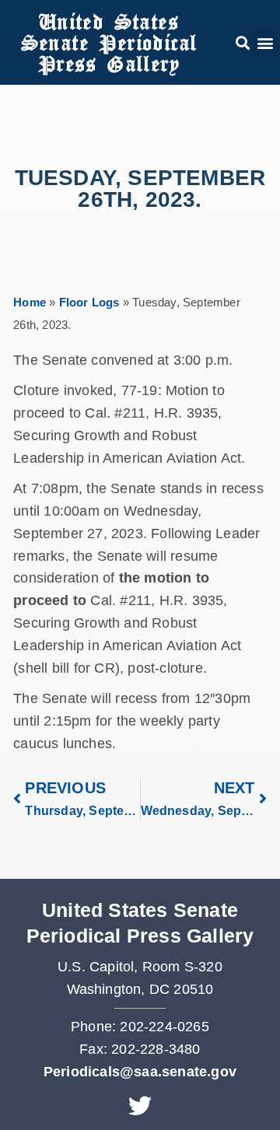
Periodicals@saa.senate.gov (140, 1071)
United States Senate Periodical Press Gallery (109, 42)
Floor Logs (89, 302)
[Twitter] (140, 1106)
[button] (242, 42)
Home (29, 302)
